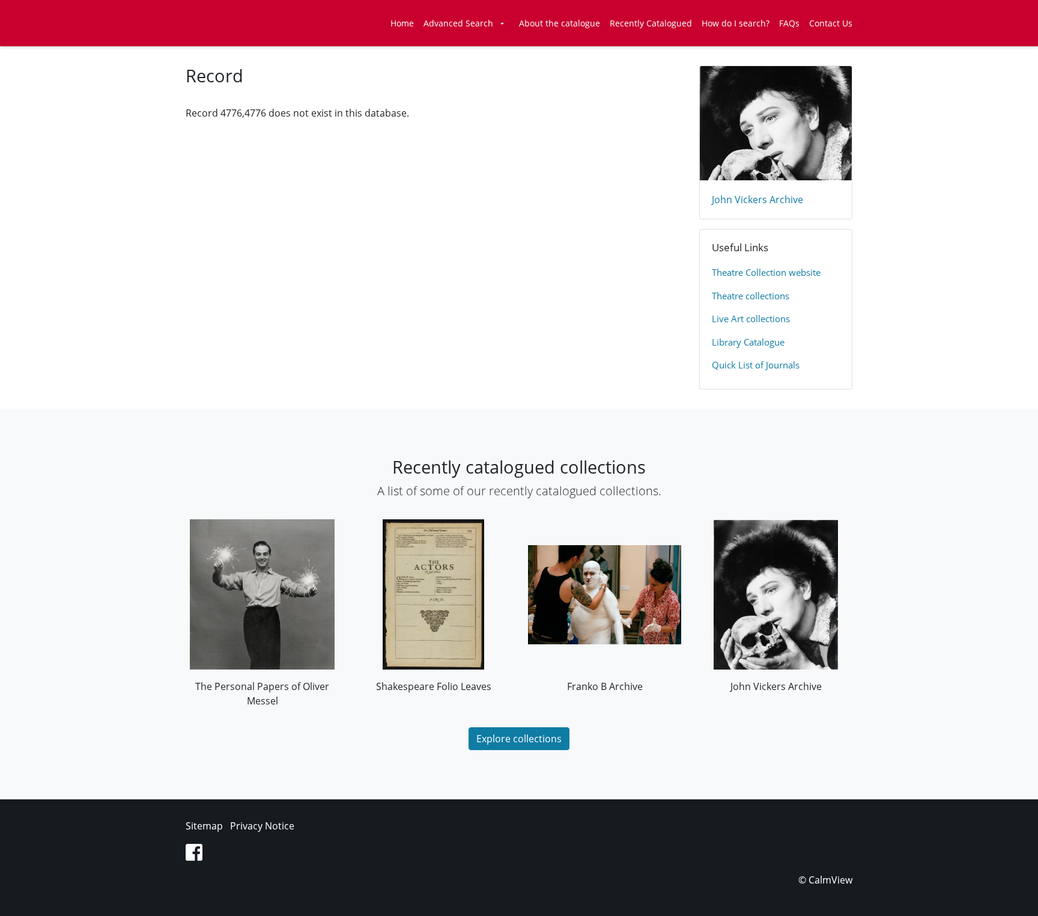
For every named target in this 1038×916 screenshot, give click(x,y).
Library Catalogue (748, 342)
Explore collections (519, 738)
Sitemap (204, 825)
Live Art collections (751, 319)
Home (402, 23)
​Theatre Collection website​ (766, 272)
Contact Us (830, 23)
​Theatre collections (750, 296)
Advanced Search (458, 23)
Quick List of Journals (756, 365)
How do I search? (735, 23)
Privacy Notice (262, 825)
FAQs (789, 23)
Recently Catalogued (651, 23)
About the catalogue (559, 23)
